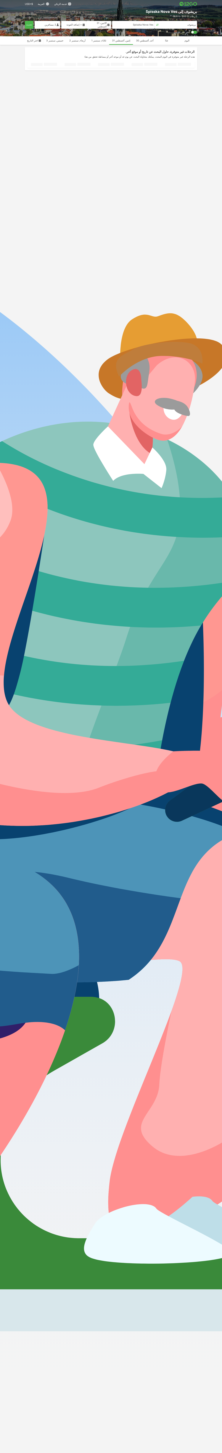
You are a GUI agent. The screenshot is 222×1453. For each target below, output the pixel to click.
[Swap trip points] (157, 24)
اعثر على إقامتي (182, 32)
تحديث (29, 24)
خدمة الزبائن (60, 3)
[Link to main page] (188, 4)
